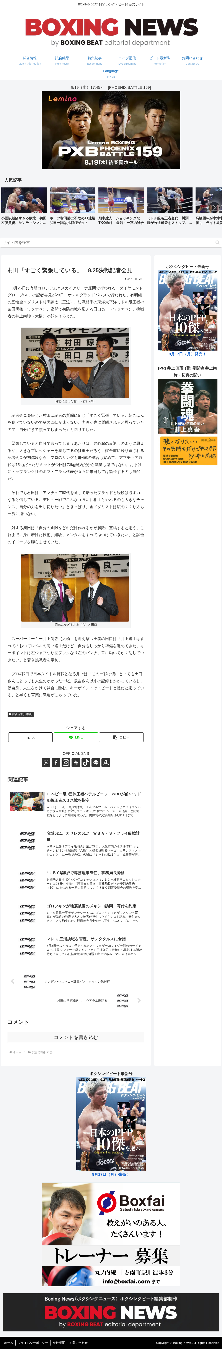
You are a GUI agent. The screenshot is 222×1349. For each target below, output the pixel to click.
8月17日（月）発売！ (187, 354)
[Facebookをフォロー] (56, 762)
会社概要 (59, 1342)
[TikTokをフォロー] (86, 762)
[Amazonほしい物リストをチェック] (105, 762)
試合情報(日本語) (22, 714)
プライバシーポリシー (33, 1342)
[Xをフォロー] (46, 762)
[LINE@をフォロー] (95, 762)
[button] (214, 207)
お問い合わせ (78, 1342)
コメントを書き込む (76, 1037)
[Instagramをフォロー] (66, 762)
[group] (24, 208)
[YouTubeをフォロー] (76, 762)
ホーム (8, 1342)
